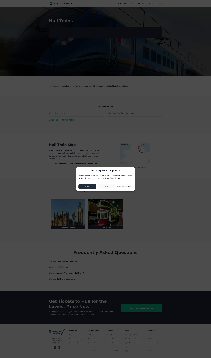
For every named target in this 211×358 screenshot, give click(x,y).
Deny (106, 187)
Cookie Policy (115, 178)
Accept (87, 187)
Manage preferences (124, 187)
